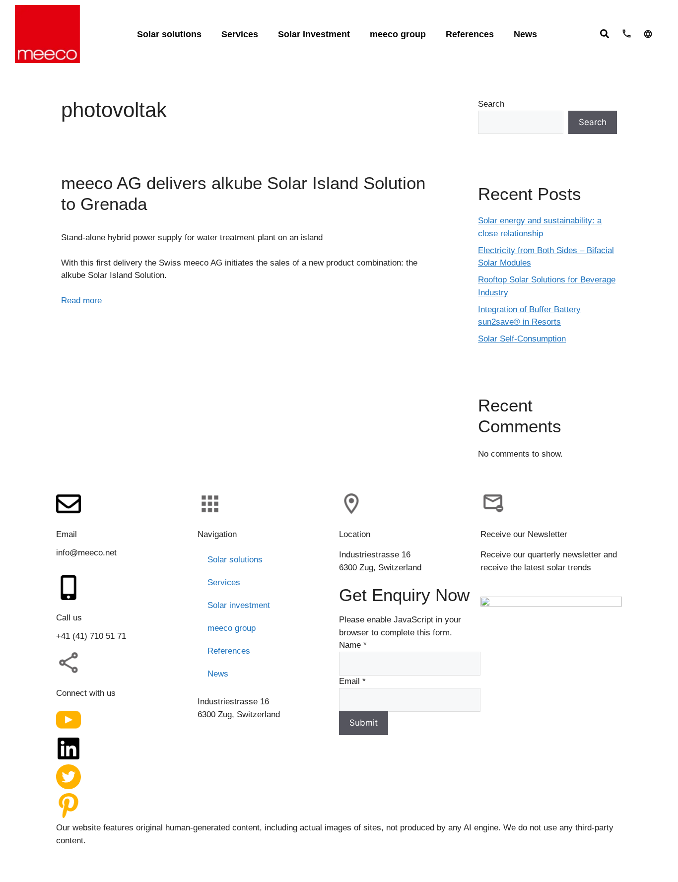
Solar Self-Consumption (522, 338)
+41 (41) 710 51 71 (91, 636)
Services (223, 582)
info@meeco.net (86, 552)
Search (491, 104)
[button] (604, 33)
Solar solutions (235, 559)
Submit (363, 723)
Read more (81, 300)
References (228, 651)
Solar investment (238, 605)
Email (352, 681)
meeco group (231, 628)
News (217, 673)
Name (353, 645)
